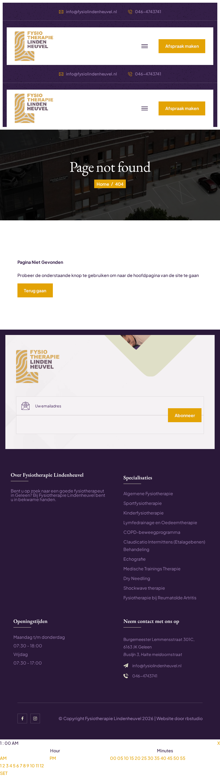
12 (42, 765)
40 (163, 758)
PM (53, 758)
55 (182, 758)
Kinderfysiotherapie (143, 513)
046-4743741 (148, 11)
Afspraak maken (182, 46)
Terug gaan (35, 290)
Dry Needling (136, 578)
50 (176, 758)
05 (120, 758)
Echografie (134, 559)
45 (170, 758)
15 (132, 758)
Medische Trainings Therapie (152, 568)
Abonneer (185, 415)
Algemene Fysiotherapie (148, 493)
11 (37, 765)
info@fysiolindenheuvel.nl (91, 11)
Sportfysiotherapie (142, 503)
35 (157, 758)
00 (113, 758)
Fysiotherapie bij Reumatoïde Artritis (159, 597)
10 (32, 765)
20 (138, 758)
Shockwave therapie (144, 588)
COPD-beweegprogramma (151, 532)
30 (150, 758)
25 (144, 758)
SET (4, 773)
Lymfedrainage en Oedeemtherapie (160, 522)
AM (3, 758)
